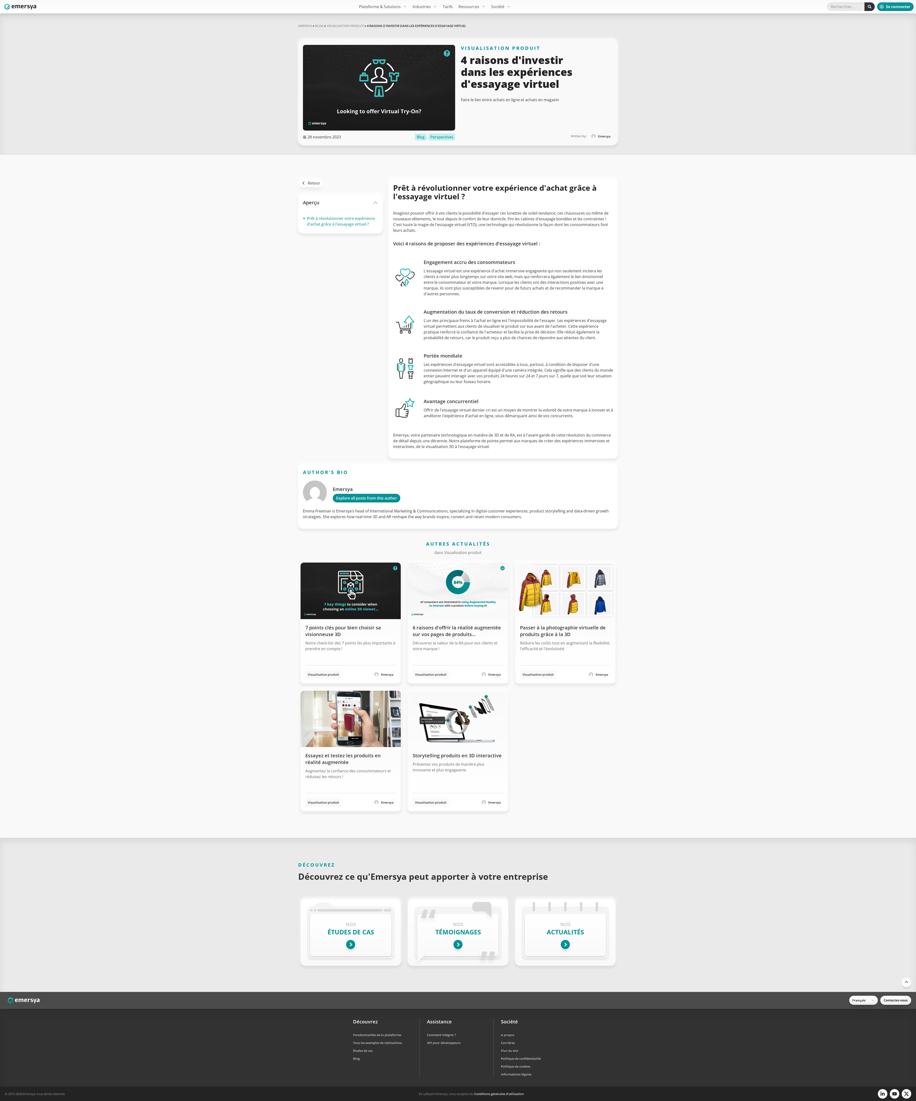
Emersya (305, 26)
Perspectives (441, 137)
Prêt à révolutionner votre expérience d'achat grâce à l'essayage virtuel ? (341, 221)
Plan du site (509, 1050)
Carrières (508, 1043)
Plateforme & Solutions (380, 6)
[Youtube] (894, 1094)
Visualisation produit (345, 26)
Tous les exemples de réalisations (377, 1043)
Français (858, 1000)
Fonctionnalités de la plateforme (377, 1035)
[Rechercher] (869, 6)
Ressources (468, 6)
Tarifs (448, 6)
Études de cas (363, 1050)
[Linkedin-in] (882, 1094)
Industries (422, 6)
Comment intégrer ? (441, 1035)
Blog (319, 26)
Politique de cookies (515, 1066)
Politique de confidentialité (521, 1058)
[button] (375, 202)
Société (497, 6)
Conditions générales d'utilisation (499, 1094)
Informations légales (516, 1074)
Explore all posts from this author (366, 498)
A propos (507, 1035)
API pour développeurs (444, 1043)
